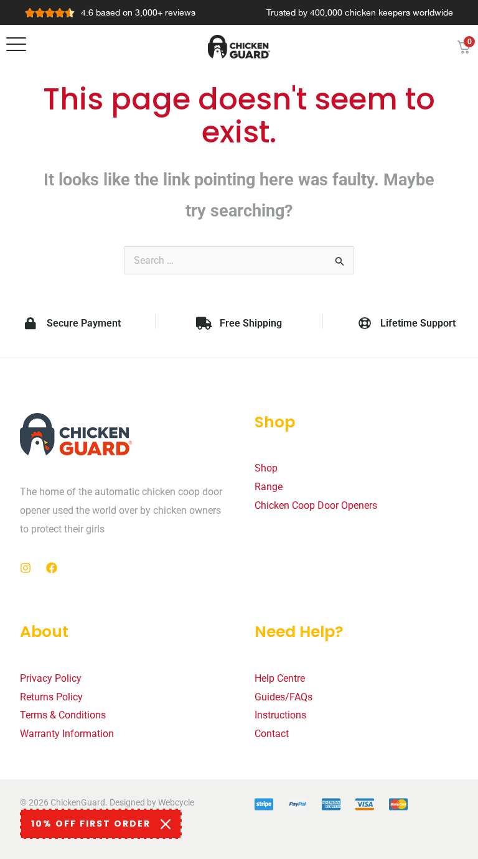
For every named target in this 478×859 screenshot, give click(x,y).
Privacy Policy (51, 678)
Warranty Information (67, 734)
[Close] (166, 824)
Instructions (280, 715)
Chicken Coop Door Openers (316, 505)
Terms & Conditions (63, 715)
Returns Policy (51, 697)
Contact (272, 734)
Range (269, 487)
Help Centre (280, 678)
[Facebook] (51, 567)
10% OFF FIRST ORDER (91, 823)
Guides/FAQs (283, 697)
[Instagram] (25, 567)
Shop (266, 468)
